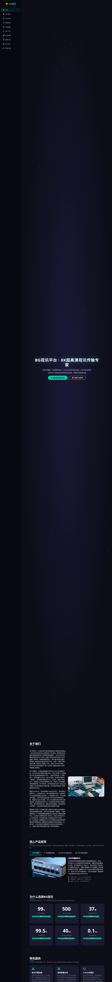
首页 (6, 10)
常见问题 (8, 35)
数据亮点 (8, 23)
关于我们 (8, 14)
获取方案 (8, 48)
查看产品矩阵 (78, 378)
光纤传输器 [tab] (35, 853)
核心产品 (8, 18)
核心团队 (8, 44)
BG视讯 (12, 4)
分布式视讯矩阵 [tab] (83, 853)
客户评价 (8, 31)
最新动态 (8, 40)
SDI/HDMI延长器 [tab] (65, 853)
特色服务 (8, 27)
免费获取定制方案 (59, 378)
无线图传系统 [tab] (50, 853)
